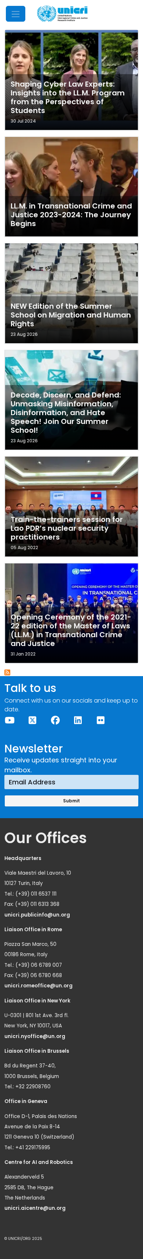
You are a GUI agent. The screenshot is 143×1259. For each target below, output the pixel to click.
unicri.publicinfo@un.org (37, 914)
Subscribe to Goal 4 (7, 673)
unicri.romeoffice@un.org (39, 985)
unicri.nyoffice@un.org (35, 1036)
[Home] (62, 14)
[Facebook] (55, 720)
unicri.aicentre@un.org (35, 1208)
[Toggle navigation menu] (15, 14)
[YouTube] (9, 720)
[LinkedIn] (78, 720)
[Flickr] (100, 720)
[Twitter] (32, 720)
